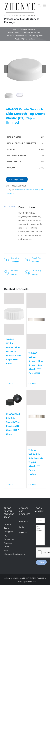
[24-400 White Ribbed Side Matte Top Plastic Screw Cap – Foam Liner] (14, 314)
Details (10, 384)
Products (23, 532)
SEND (41, 562)
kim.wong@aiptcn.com (14, 554)
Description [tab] (9, 206)
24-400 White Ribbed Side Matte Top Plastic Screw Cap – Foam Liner (13, 351)
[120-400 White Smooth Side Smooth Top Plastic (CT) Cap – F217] (36, 321)
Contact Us (24, 521)
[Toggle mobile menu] (44, 5)
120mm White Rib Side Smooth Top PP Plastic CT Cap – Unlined (36, 462)
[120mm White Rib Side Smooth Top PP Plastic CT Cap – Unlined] (36, 418)
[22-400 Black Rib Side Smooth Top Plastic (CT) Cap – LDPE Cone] (14, 400)
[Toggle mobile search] (39, 5)
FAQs (21, 527)
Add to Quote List (17, 179)
